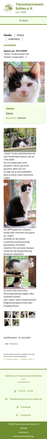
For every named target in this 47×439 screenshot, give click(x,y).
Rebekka (14, 344)
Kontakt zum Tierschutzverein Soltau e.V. (23, 377)
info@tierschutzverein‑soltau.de (26, 399)
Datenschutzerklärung (23, 436)
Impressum (24, 432)
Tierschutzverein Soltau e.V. (29, 6)
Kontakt (23, 428)
